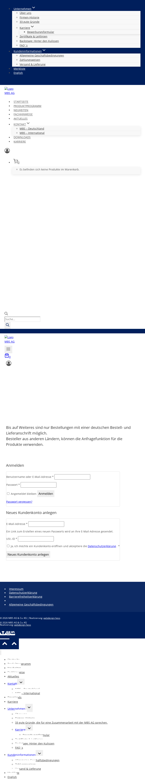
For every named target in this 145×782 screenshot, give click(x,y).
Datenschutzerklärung (102, 546)
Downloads (22, 137)
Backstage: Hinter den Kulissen (39, 41)
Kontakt (12, 683)
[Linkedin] (13, 633)
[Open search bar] (6, 314)
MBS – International (32, 133)
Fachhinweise (23, 114)
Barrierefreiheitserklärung (25, 596)
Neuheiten (21, 110)
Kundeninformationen (22, 755)
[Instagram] (8, 633)
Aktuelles (21, 118)
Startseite (21, 102)
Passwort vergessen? (19, 501)
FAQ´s (24, 45)
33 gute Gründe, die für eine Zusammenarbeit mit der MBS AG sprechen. (61, 722)
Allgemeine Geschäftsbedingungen (42, 55)
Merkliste (19, 68)
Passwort (13, 484)
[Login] (72, 152)
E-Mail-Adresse (17, 524)
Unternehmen (16, 708)
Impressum (16, 589)
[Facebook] (3, 633)
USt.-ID (11, 539)
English (18, 73)
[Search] (8, 325)
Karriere (20, 141)
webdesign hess (51, 618)
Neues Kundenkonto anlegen (28, 554)
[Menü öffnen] (8, 349)
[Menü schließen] (0, 652)
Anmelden (46, 494)
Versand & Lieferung (33, 64)
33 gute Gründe (29, 22)
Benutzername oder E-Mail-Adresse (30, 477)
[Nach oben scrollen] (4, 644)
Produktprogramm (27, 106)
